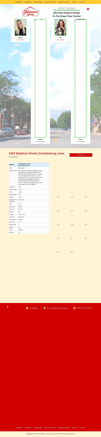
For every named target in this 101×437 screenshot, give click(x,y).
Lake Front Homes (50, 2)
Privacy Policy (49, 433)
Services (74, 2)
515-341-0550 (40, 141)
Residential (19, 2)
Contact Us (82, 2)
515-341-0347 (81, 141)
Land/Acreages (38, 2)
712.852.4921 (61, 8)
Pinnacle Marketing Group (68, 433)
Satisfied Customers (64, 2)
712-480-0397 (20, 40)
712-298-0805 (60, 40)
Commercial (27, 2)
